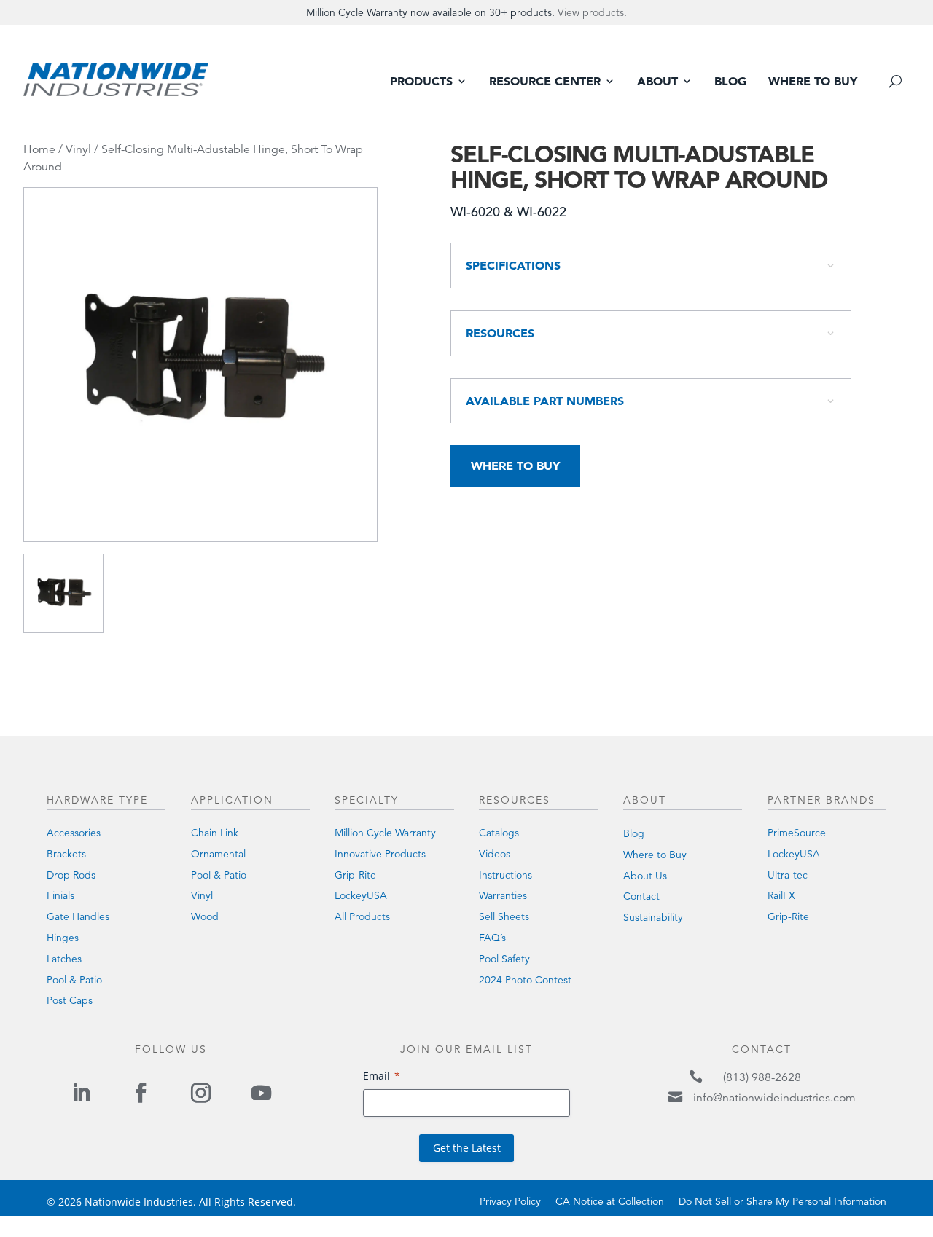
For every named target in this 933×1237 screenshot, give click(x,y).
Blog (730, 82)
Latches (64, 958)
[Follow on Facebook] (141, 1093)
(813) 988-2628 (762, 1077)
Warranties (503, 895)
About (657, 82)
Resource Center (545, 82)
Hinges (63, 937)
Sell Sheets (504, 916)
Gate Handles (78, 916)
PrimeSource (797, 832)
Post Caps (70, 1000)
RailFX (781, 895)
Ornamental (218, 853)
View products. (592, 12)
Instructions (505, 874)
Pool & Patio (74, 979)
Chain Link (214, 832)
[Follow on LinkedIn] (81, 1093)
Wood (205, 916)
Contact (641, 896)
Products (421, 82)
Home (39, 149)
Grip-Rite (355, 874)
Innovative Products (380, 853)
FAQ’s (492, 937)
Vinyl (78, 149)
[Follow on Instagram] (201, 1093)
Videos (494, 853)
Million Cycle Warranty (385, 832)
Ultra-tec (788, 874)
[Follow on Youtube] (261, 1093)
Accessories (74, 832)
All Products (362, 916)
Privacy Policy (510, 1201)
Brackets (66, 853)
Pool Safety (504, 958)
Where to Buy (812, 82)
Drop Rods (71, 874)
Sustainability (653, 917)
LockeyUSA (361, 895)
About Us (645, 875)
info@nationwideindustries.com (774, 1098)
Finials (60, 895)
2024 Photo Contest (525, 979)
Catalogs (499, 832)
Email (376, 1076)
